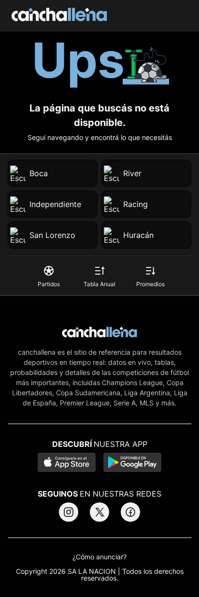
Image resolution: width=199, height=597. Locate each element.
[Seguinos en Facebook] (130, 512)
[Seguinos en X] (99, 512)
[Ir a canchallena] (59, 15)
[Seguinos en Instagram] (68, 512)
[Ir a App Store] (67, 463)
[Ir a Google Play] (132, 463)
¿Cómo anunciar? (99, 557)
